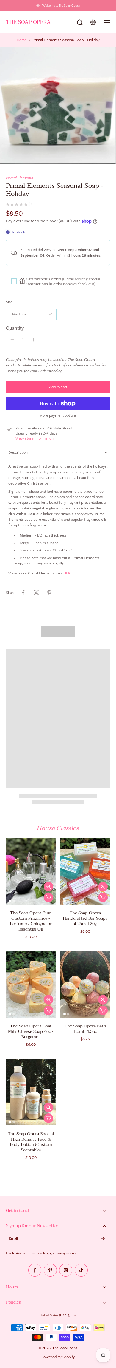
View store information (34, 438)
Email (13, 1239)
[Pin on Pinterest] (49, 592)
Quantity (15, 328)
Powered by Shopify (58, 1357)
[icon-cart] (92, 22)
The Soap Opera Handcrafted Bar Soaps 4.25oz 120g (85, 918)
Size (9, 302)
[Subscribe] (103, 1238)
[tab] (10, 901)
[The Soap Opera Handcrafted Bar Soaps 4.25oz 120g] (85, 871)
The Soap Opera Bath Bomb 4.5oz (85, 1028)
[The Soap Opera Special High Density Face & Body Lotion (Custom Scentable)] (31, 1092)
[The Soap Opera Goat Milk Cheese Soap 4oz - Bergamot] (31, 984)
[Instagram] (65, 1270)
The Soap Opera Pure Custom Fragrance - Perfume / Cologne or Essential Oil (31, 921)
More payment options (58, 416)
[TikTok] (81, 1270)
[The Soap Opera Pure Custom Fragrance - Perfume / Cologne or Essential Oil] (31, 871)
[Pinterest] (50, 1270)
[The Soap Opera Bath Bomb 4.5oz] (85, 984)
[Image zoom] (58, 105)
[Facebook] (34, 1270)
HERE (68, 573)
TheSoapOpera (64, 1348)
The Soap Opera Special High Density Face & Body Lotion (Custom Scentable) (31, 1142)
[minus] (12, 339)
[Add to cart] (48, 897)
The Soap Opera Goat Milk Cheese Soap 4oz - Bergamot (31, 1031)
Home (22, 40)
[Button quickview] (48, 886)
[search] (79, 22)
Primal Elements (19, 178)
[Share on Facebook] (23, 592)
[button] (58, 387)
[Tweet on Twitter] (36, 592)
